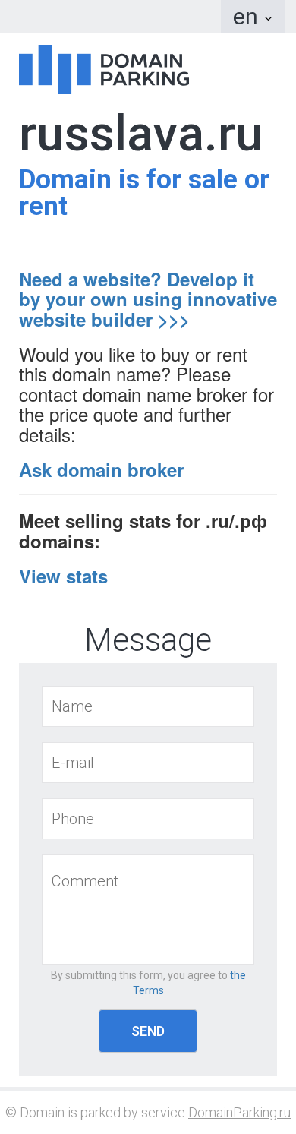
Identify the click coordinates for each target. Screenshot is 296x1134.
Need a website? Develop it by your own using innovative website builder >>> (148, 299)
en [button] (248, 16)
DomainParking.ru (239, 1112)
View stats (63, 576)
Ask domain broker (101, 469)
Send (148, 1031)
